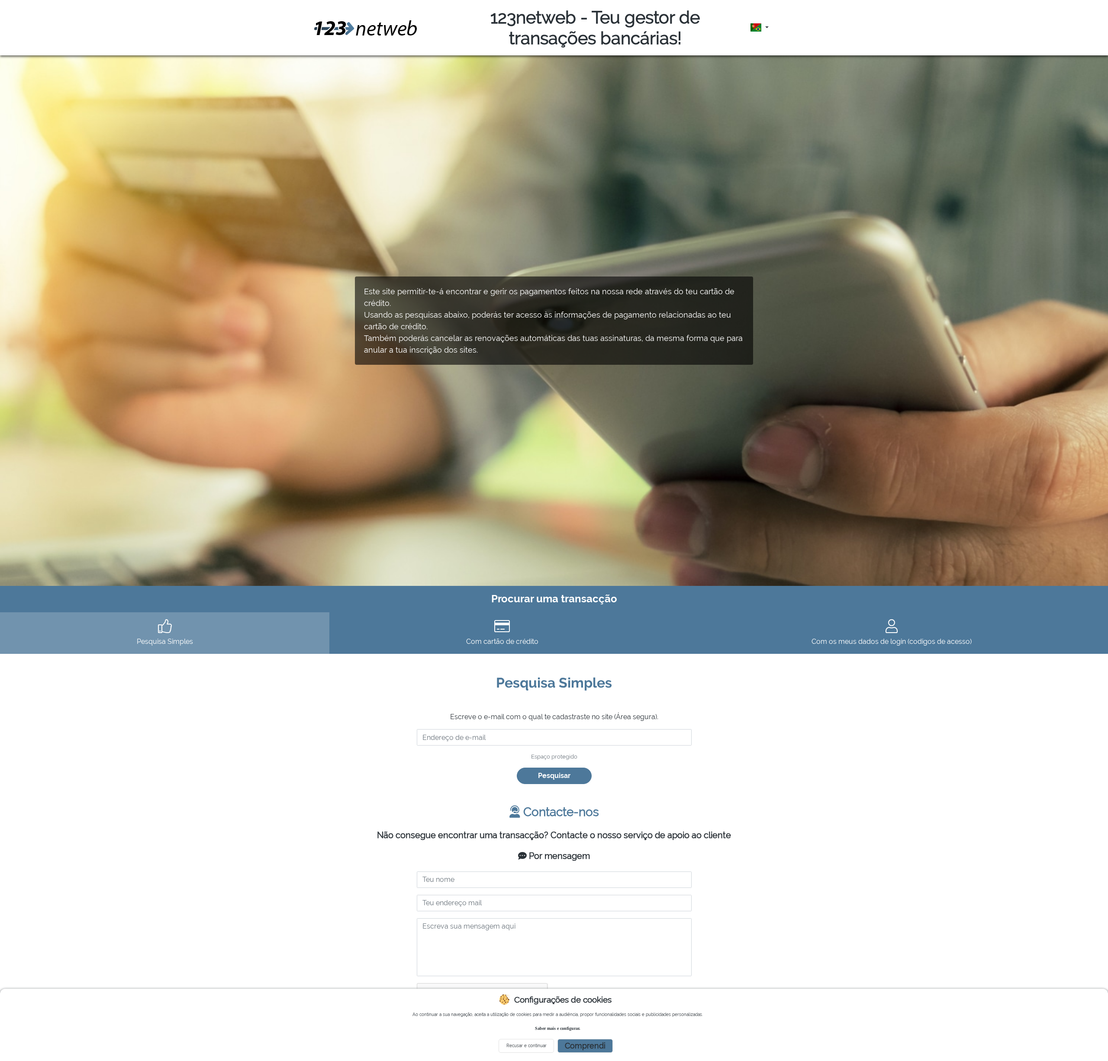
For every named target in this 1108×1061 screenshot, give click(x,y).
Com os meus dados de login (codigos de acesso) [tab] (892, 641)
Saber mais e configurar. (557, 1028)
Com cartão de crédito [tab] (502, 641)
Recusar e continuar (526, 1045)
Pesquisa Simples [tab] (165, 641)
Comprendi (585, 1045)
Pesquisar (554, 776)
